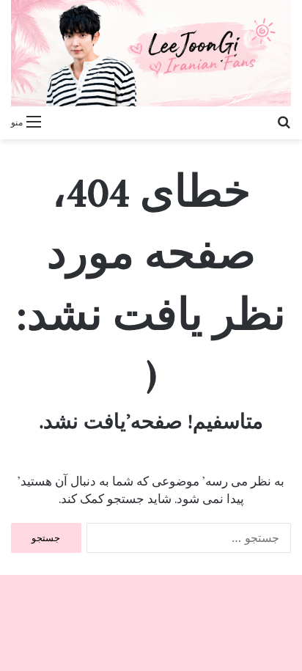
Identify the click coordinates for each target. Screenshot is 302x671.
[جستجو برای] (283, 121)
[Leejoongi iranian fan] (151, 53)
